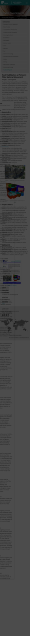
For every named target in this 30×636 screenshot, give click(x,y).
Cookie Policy (5, 147)
